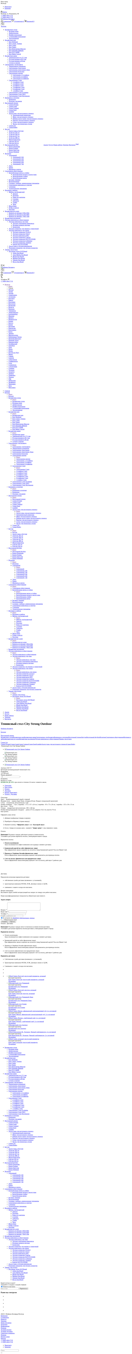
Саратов (11, 358)
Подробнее (12, 981)
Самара (11, 356)
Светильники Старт (22, 469)
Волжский (12, 305)
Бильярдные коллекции (27, 739)
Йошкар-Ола (13, 319)
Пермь (11, 351)
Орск (10, 347)
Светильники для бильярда (21, 447)
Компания (4, 1316)
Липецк (11, 333)
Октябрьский (13, 344)
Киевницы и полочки (19, 490)
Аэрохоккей (20, 569)
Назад (10, 286)
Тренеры (3, 1321)
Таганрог (12, 370)
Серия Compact (24, 744)
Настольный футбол (19, 551)
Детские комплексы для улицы (26, 672)
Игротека (15, 563)
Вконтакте (8, 6)
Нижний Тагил (14, 340)
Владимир (12, 302)
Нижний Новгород (15, 338)
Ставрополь (12, 365)
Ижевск (11, 318)
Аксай (11, 291)
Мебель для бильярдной (24, 619)
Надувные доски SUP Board (25, 700)
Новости (3, 1319)
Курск (10, 331)
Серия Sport (32, 744)
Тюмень (11, 373)
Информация (5, 1326)
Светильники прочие (23, 459)
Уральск (11, 377)
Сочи (10, 363)
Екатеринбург (13, 314)
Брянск (11, 300)
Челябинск (12, 382)
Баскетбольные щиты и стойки (26, 593)
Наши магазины (6, 1323)
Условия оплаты (6, 1330)
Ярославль (12, 387)
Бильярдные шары (18, 434)
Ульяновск (12, 375)
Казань (11, 321)
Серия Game (15, 744)
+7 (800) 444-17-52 (7, 15)
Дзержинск (12, 311)
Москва (11, 290)
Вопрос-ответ (5, 1337)
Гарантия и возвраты (8, 1333)
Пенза (10, 349)
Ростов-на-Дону (14, 352)
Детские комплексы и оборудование (24, 654)
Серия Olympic (6, 744)
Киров (11, 325)
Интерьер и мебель (18, 614)
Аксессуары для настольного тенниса (28, 513)
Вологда (11, 307)
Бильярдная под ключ (19, 642)
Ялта (10, 386)
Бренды (3, 1338)
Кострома (12, 326)
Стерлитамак (13, 366)
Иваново (11, 316)
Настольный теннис (19, 499)
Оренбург (12, 345)
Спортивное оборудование (21, 588)
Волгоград (12, 304)
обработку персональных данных (24, 918)
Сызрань (11, 368)
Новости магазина (9, 1286)
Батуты (14, 532)
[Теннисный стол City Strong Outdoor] (17, 749)
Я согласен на (19, 918)
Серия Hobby (70, 744)
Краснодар (12, 328)
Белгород (12, 298)
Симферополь (13, 361)
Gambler (39, 744)
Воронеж (11, 309)
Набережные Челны (15, 337)
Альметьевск (13, 295)
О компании (5, 1317)
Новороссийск (13, 342)
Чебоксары (12, 380)
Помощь (3, 1328)
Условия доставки (7, 1331)
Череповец (12, 384)
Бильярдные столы (18, 401)
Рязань (11, 354)
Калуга (11, 323)
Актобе (11, 293)
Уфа (10, 379)
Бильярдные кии (17, 415)
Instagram (8, 8)
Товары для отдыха (18, 694)
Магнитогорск (13, 335)
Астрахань (12, 297)
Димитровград (13, 312)
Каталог (11, 396)
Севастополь (13, 359)
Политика (4, 1324)
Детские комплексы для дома (25, 660)
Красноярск (12, 330)
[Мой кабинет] (2, 275)
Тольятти (11, 372)
